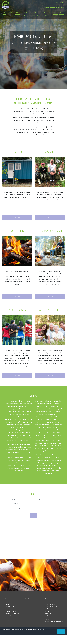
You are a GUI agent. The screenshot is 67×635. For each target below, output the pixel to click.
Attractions (9, 618)
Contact (61, 12)
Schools (17, 12)
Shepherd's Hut (10, 13)
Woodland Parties (25, 13)
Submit (33, 515)
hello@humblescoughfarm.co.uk (54, 7)
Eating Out (9, 616)
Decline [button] (53, 631)
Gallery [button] (54, 12)
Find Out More (17, 217)
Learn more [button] (11, 632)
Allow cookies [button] (61, 631)
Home (5, 12)
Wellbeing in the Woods (46, 13)
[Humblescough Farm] (5, 5)
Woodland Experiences (35, 13)
